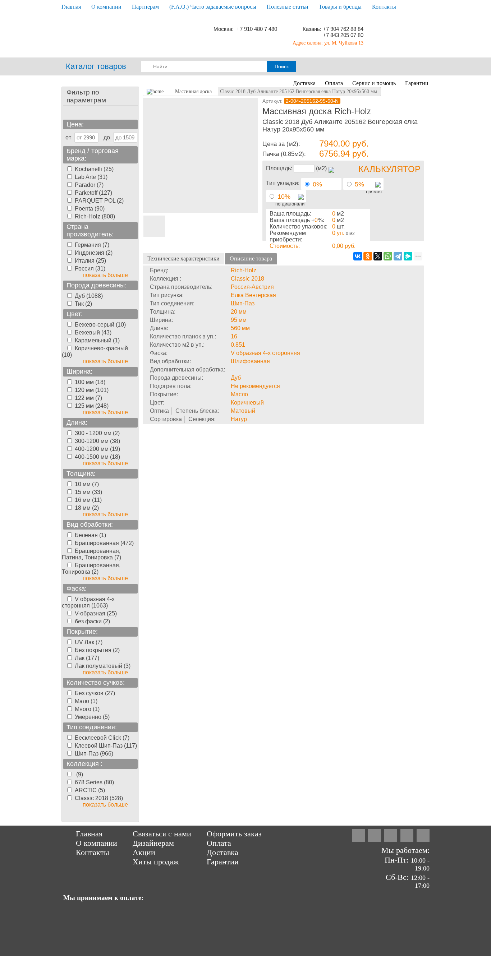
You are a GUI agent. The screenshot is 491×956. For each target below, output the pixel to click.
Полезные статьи (287, 7)
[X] (377, 256)
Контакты (384, 7)
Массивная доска (193, 91)
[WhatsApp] (388, 256)
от (68, 137)
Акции (144, 852)
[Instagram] (358, 835)
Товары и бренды (340, 7)
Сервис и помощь (374, 83)
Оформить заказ (234, 833)
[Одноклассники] (367, 256)
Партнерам (145, 7)
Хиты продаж (156, 861)
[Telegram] (398, 256)
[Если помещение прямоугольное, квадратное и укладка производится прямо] (378, 186)
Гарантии (416, 83)
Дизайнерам (153, 843)
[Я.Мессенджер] (408, 256)
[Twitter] (390, 835)
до (107, 137)
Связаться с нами (162, 833)
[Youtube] (423, 835)
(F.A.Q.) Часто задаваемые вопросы (212, 7)
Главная (71, 7)
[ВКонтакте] (357, 256)
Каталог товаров (96, 66)
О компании (106, 7)
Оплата (334, 83)
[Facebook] (374, 835)
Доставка (304, 83)
